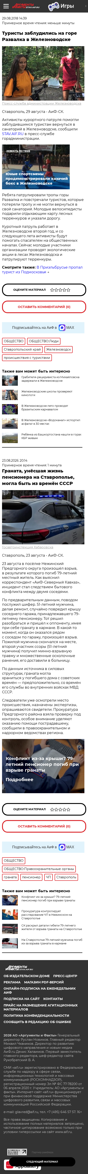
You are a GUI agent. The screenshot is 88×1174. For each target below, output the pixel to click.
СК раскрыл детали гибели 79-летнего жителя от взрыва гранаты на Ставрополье (51, 927)
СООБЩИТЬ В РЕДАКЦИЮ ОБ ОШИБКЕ (37, 1022)
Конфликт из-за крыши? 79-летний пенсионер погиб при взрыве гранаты (42, 764)
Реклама (12, 982)
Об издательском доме (27, 976)
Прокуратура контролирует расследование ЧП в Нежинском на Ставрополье (46, 914)
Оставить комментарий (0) (44, 307)
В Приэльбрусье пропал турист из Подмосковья (42, 269)
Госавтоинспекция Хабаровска (27, 547)
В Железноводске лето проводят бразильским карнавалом (44, 407)
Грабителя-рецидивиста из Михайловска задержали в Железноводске (50, 378)
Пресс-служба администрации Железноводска (41, 103)
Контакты (53, 999)
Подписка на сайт (22, 999)
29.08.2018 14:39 (14, 18)
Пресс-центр (65, 976)
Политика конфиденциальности (36, 1016)
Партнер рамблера (42, 1152)
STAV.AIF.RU (13, 134)
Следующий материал (42, 1161)
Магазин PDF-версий (44, 982)
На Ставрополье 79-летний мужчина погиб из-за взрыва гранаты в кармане (51, 941)
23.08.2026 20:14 (14, 461)
